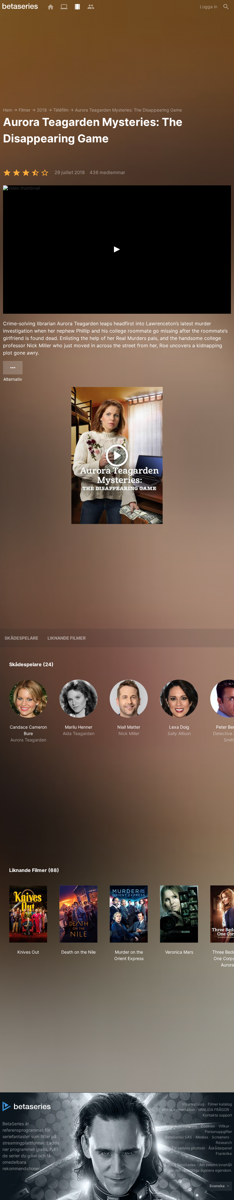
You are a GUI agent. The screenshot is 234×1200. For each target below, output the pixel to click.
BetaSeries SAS (178, 1137)
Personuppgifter (218, 1131)
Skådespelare (21, 638)
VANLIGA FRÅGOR (213, 1109)
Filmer (24, 109)
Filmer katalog (220, 1104)
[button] (28, 714)
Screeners (220, 1137)
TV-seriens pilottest (188, 1148)
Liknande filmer (67, 638)
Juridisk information (180, 1126)
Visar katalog (193, 1104)
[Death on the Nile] (78, 914)
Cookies (208, 1126)
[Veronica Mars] (179, 914)
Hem (7, 109)
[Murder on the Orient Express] (129, 914)
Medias (202, 1137)
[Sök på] (226, 6)
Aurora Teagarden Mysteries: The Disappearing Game (128, 109)
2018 (42, 109)
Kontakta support (217, 1115)
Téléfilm (61, 109)
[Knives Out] (28, 914)
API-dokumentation (178, 1109)
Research (224, 1142)
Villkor (223, 1126)
